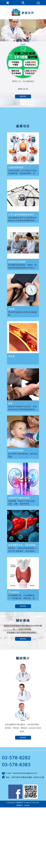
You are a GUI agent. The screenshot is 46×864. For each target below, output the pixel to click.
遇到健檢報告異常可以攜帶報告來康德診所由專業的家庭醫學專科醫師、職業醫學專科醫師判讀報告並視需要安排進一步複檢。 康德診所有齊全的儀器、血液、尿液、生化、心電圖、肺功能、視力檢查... (22, 219)
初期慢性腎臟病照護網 (19, 498)
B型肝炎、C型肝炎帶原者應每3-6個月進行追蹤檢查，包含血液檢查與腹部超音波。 (22, 549)
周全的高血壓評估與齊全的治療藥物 (22, 313)
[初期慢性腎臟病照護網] (23, 479)
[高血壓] (23, 290)
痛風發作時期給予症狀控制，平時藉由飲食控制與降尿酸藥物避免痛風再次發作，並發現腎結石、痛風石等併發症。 (22, 408)
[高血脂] (23, 337)
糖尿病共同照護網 (16, 262)
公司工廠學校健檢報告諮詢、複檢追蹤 (23, 214)
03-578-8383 (16, 765)
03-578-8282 (16, 758)
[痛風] (23, 384)
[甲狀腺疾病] (23, 573)
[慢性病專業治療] (23, 30)
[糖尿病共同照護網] (23, 243)
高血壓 (11, 309)
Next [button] (43, 30)
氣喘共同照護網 (15, 451)
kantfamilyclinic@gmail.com (25, 773)
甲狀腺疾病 (13, 592)
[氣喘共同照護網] (23, 432)
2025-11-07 (23, 89)
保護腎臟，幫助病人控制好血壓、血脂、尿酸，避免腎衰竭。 (22, 502)
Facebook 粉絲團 (15, 792)
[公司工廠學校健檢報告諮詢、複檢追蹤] (23, 195)
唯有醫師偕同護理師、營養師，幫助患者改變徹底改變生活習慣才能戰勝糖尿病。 (22, 266)
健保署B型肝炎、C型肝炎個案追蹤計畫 (23, 545)
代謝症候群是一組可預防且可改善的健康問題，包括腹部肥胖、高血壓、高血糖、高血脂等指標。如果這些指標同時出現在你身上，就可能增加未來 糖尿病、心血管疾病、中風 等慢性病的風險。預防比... (22, 171)
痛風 (10, 403)
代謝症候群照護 (15, 167)
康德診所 (23, 12)
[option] (23, 30)
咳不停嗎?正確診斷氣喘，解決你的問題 (23, 455)
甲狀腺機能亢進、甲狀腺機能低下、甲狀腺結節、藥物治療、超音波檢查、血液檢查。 (22, 596)
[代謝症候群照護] (23, 148)
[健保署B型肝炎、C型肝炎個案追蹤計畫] (23, 526)
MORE (23, 96)
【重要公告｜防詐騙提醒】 (23, 81)
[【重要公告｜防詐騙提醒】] (23, 62)
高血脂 (11, 356)
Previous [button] (3, 30)
